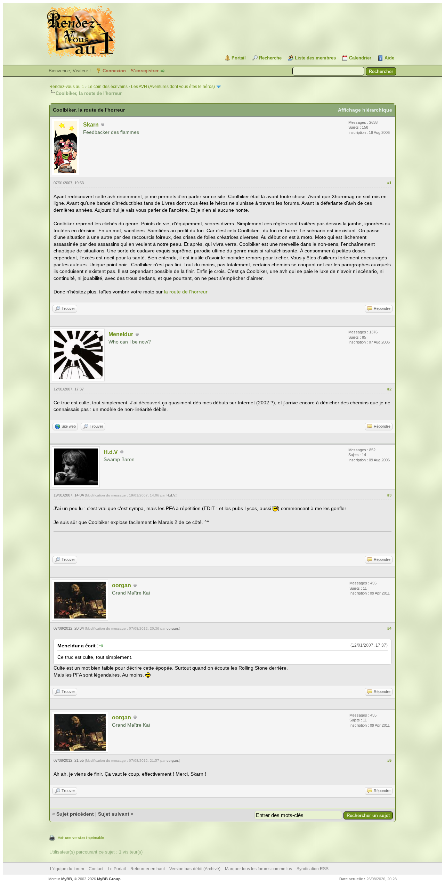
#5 (389, 760)
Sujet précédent (75, 814)
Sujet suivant (113, 814)
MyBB (66, 879)
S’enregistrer (145, 70)
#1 (389, 183)
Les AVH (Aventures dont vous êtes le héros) (173, 86)
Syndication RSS (313, 868)
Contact (96, 868)
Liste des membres (315, 57)
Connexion (114, 70)
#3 (389, 495)
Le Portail (117, 868)
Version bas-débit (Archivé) (194, 868)
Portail (239, 57)
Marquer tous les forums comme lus (258, 868)
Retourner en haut (147, 868)
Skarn (91, 125)
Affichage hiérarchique (365, 110)
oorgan (121, 585)
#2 (389, 389)
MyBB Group (109, 879)
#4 (389, 628)
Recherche (270, 57)
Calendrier (360, 57)
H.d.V (111, 452)
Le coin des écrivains (108, 86)
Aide (389, 57)
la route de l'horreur (186, 291)
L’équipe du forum (67, 868)
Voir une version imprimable (81, 837)
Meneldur (120, 334)
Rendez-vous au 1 (66, 86)
